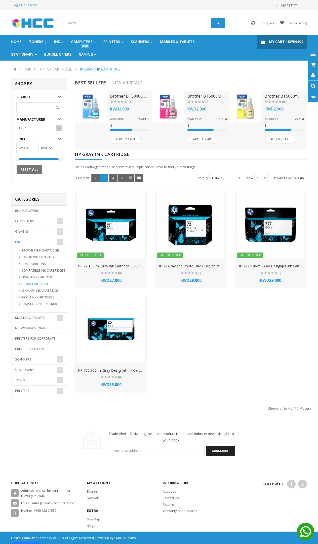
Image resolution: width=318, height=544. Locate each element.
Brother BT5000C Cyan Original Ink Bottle (149, 96)
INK (28, 69)
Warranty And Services (180, 510)
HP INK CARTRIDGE (56, 69)
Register (32, 5)
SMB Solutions (125, 538)
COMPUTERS (24, 221)
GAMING (21, 231)
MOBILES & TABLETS (30, 317)
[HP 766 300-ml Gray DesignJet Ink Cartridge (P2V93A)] (111, 329)
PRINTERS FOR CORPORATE (35, 338)
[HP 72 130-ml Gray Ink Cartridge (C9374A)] (111, 224)
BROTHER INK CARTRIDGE (40, 250)
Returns (169, 504)
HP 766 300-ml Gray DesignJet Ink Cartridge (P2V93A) (120, 370)
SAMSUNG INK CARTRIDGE (40, 304)
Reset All (29, 169)
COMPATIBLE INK (33, 263)
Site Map (93, 519)
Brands (92, 491)
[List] (130, 178)
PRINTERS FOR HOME (30, 349)
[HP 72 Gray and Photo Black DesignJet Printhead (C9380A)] (190, 224)
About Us (169, 491)
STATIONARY (24, 369)
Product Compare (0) (289, 178)
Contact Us (171, 498)
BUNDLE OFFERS (27, 210)
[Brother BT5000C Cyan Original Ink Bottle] (91, 107)
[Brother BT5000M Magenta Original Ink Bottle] (168, 107)
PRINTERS (22, 390)
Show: (249, 178)
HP (23, 127)
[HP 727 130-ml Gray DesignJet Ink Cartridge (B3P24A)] (270, 224)
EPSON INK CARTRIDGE (38, 277)
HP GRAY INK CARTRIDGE (99, 69)
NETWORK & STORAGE (31, 328)
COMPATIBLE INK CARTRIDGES (43, 270)
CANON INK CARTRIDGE (38, 257)
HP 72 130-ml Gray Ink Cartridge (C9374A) (111, 266)
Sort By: (203, 178)
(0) (129, 102)
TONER (20, 380)
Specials (93, 498)
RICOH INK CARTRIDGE (37, 297)
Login (16, 5)
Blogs (91, 525)
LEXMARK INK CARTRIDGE (40, 290)
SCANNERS (23, 359)
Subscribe (220, 451)
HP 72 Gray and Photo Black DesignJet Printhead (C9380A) (205, 266)
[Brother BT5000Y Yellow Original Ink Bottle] (246, 107)
